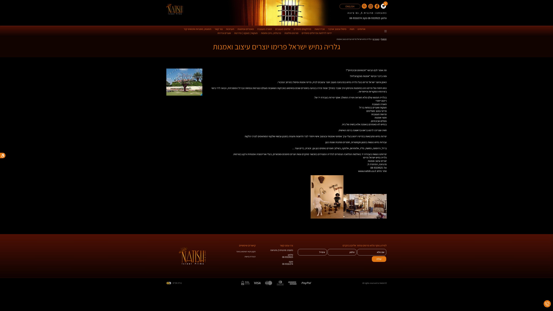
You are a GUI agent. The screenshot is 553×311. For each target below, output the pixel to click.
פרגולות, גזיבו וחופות (271, 33)
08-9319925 (376, 167)
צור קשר (219, 29)
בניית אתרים (177, 283)
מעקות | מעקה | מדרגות (246, 33)
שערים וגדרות (224, 33)
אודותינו (361, 29)
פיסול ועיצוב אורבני (337, 29)
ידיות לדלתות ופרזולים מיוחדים (317, 33)
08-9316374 (287, 264)
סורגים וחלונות (291, 33)
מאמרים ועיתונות (245, 29)
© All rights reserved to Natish (374, 283)
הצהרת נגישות (250, 256)
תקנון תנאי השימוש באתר (246, 251)
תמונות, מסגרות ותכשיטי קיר (197, 29)
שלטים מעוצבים (282, 29)
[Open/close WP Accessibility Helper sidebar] (2, 155)
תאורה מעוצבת (264, 29)
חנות (352, 29)
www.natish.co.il (367, 171)
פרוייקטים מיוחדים (302, 29)
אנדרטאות (320, 29)
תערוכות (230, 29)
